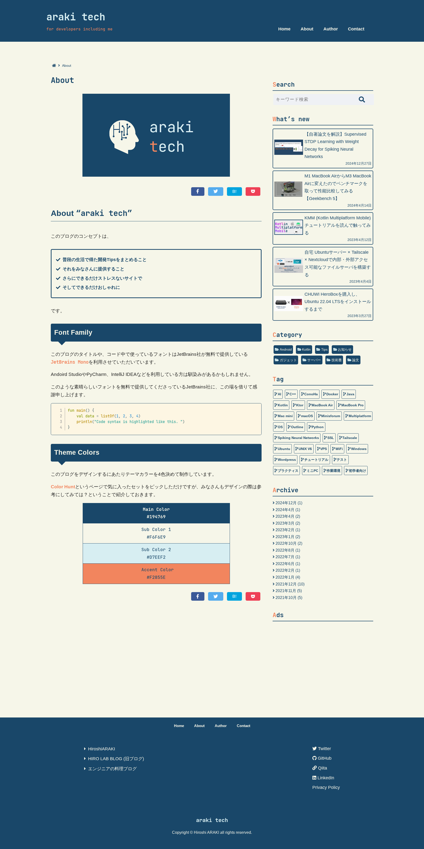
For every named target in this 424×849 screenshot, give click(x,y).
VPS (323, 449)
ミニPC (312, 471)
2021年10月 (286, 597)
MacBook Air (322, 405)
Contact (356, 29)
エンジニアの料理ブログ (112, 768)
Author (330, 29)
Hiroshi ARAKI (206, 832)
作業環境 (333, 471)
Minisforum (330, 416)
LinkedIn (325, 777)
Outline (297, 427)
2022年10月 (286, 543)
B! (234, 191)
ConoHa (311, 394)
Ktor (299, 405)
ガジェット (288, 360)
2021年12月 (286, 584)
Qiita (322, 768)
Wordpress (287, 460)
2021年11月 (286, 590)
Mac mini (285, 416)
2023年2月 (285, 530)
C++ (293, 394)
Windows (359, 449)
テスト (342, 460)
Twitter (324, 748)
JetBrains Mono (70, 362)
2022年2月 (285, 570)
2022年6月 (285, 563)
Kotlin (306, 349)
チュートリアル (316, 460)
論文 (355, 360)
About (307, 29)
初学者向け (357, 471)
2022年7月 (285, 557)
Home (284, 29)
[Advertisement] (323, 658)
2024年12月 (286, 503)
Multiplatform (360, 416)
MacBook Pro (352, 405)
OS (280, 427)
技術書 (336, 360)
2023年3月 (285, 523)
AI (279, 394)
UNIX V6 (305, 449)
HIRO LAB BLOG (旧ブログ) (116, 758)
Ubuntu (284, 449)
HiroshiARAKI (101, 748)
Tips (324, 349)
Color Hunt (63, 486)
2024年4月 (285, 509)
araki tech (75, 17)
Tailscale (349, 438)
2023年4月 (285, 516)
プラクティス (288, 471)
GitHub (324, 758)
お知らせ (345, 349)
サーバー (314, 360)
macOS (307, 416)
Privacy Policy (326, 787)
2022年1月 (285, 577)
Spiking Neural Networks (298, 438)
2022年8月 (285, 550)
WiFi (339, 449)
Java (350, 394)
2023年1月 (285, 536)
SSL (330, 438)
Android (286, 349)
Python (318, 427)
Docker (332, 394)
